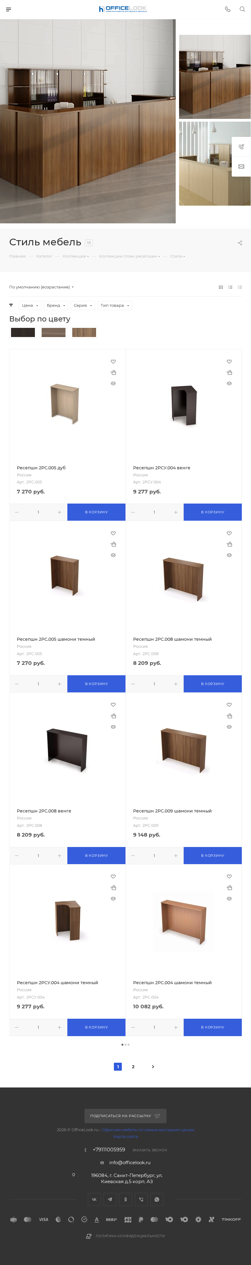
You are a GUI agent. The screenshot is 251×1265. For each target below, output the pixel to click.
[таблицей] (240, 287)
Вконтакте (94, 1199)
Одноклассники (125, 1199)
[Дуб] (53, 332)
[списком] (230, 287)
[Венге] (23, 332)
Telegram (110, 1199)
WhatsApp (156, 1199)
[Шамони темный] (84, 332)
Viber (141, 1199)
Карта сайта (125, 1136)
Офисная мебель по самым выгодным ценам (148, 1129)
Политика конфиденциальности (130, 1236)
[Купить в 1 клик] (113, 372)
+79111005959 (109, 1149)
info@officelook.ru (130, 1162)
